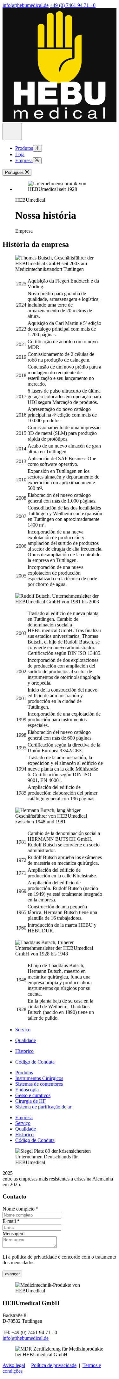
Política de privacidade (53, 1365)
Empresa (24, 160)
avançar (12, 1274)
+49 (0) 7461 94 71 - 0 (73, 5)
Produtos (24, 148)
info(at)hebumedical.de (26, 5)
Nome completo (20, 1208)
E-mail (11, 1221)
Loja (19, 154)
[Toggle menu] (37, 148)
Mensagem (13, 1233)
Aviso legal (14, 1365)
